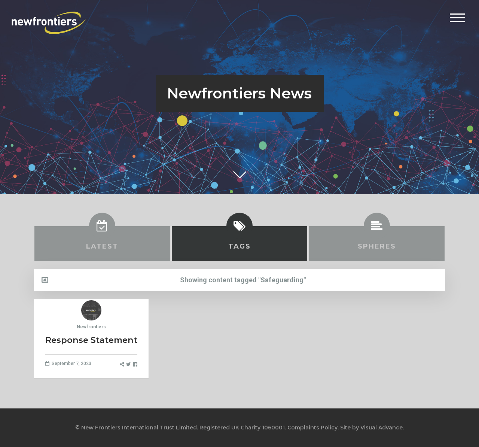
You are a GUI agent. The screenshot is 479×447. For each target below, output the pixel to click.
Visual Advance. (382, 427)
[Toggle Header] (457, 17)
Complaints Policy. (313, 427)
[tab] (102, 243)
